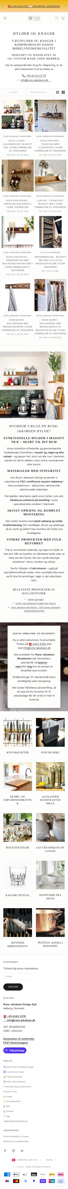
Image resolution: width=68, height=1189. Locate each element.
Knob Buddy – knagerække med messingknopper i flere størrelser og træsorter (18, 325)
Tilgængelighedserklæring (15, 1121)
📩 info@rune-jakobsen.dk (45, 6)
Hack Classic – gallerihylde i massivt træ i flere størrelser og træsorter (17, 146)
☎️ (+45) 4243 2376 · (18, 6)
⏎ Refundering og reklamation (17, 1086)
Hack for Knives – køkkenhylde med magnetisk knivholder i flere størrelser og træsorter (17, 264)
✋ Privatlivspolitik (11, 1101)
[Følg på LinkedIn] (22, 1150)
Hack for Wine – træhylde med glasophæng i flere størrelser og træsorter (50, 146)
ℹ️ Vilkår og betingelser (14, 1081)
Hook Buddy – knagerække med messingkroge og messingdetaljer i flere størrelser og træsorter (50, 327)
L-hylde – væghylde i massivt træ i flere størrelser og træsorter (50, 204)
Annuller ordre (10, 1091)
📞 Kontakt (8, 1111)
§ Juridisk (7, 1096)
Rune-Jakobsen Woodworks (18, 136)
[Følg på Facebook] (5, 1150)
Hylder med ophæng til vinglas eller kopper (36, 603)
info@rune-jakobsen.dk (34, 80)
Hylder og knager (36, 599)
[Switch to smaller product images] (63, 92)
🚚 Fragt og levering (12, 1076)
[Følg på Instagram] (13, 1150)
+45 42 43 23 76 (35, 75)
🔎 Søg (6, 1116)
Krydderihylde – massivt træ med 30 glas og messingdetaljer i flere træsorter (50, 262)
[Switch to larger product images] (57, 92)
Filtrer (13, 92)
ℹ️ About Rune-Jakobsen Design (18, 1067)
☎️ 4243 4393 (38, 644)
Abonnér (13, 987)
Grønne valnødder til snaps (16, 1136)
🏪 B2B (6, 1106)
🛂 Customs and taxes (13, 1072)
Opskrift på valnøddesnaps (16, 1141)
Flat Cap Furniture (50, 252)
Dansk (49, 1160)
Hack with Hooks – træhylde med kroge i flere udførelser (18, 204)
